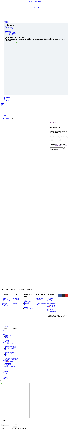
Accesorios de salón (9, 352)
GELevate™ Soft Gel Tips (11, 359)
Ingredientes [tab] (29, 289)
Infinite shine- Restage (10, 339)
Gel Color (7, 340)
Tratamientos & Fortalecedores (11, 345)
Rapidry (7, 341)
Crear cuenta (3, 5)
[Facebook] (60, 295)
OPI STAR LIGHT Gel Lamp (15, 37)
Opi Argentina (7, 326)
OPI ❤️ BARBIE (9, 361)
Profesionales (9, 25)
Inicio (2, 118)
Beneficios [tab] (13, 289)
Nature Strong (8, 335)
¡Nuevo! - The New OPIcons (35, 1)
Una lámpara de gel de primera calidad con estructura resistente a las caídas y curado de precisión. (35, 39)
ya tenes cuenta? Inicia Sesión (61, 145)
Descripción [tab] (5, 289)
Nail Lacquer (8, 336)
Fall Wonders (8, 363)
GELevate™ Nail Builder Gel (11, 358)
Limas (6, 354)
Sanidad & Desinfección (10, 346)
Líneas (4, 118)
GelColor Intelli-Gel (9, 357)
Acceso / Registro (6, 378)
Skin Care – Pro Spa (9, 348)
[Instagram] (63, 295)
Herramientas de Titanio (10, 353)
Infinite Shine (9, 118)
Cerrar (1, 382)
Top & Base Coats (9, 343)
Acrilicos (7, 351)
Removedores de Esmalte (10, 347)
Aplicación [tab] (21, 289)
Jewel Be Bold (8, 364)
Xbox (6, 365)
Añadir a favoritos (53, 149)
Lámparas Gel (8, 355)
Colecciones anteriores (10, 366)
